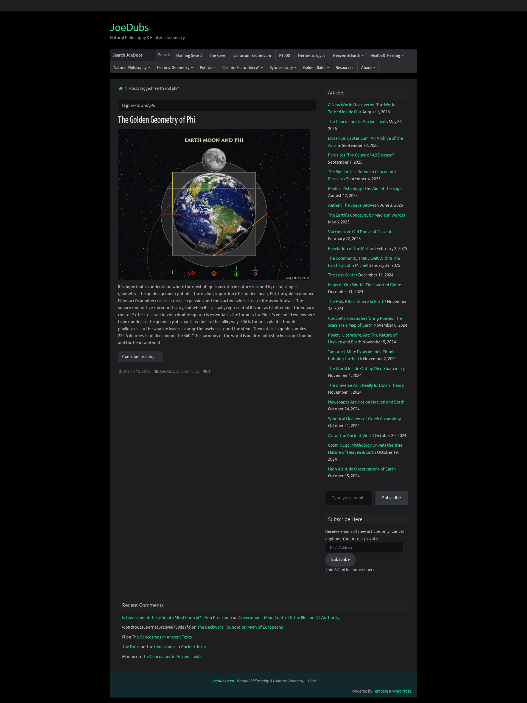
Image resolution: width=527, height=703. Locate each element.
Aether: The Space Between (353, 205)
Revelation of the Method (352, 248)
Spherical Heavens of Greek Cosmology (364, 419)
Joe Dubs (131, 646)
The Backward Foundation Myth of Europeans (240, 627)
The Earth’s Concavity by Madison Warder (366, 215)
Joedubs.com (222, 681)
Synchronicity (187, 371)
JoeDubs (129, 27)
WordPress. (402, 691)
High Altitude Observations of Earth (362, 469)
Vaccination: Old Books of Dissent (360, 232)
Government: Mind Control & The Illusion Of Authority (289, 617)
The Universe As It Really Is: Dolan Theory (366, 385)
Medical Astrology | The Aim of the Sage (365, 188)
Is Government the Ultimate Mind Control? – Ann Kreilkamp (177, 617)
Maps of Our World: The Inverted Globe (364, 285)
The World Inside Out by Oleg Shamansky (366, 368)
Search (164, 55)
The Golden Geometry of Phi (156, 120)
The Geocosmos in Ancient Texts (358, 121)
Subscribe (391, 498)
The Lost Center (342, 275)
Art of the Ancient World (351, 435)
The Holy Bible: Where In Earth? (357, 301)
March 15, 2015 (137, 371)
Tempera (380, 691)
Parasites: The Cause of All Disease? (361, 155)
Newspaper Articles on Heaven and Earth (366, 402)
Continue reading (138, 356)
